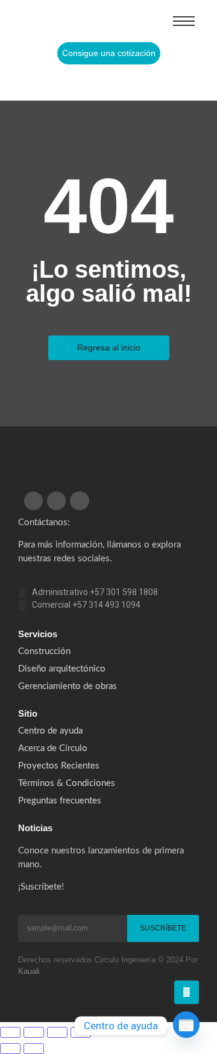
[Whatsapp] (151, 82)
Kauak (29, 971)
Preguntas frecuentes (59, 800)
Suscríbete (163, 928)
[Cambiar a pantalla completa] (34, 1032)
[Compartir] (57, 1032)
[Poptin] (186, 1025)
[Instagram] (102, 82)
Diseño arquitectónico (61, 668)
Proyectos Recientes (58, 765)
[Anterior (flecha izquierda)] (10, 1048)
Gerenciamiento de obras (67, 686)
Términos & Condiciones (66, 783)
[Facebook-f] (78, 82)
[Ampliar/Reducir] (10, 1032)
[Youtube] (127, 82)
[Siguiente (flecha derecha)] (34, 1048)
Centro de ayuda (50, 730)
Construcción (44, 651)
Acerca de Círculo (52, 748)
